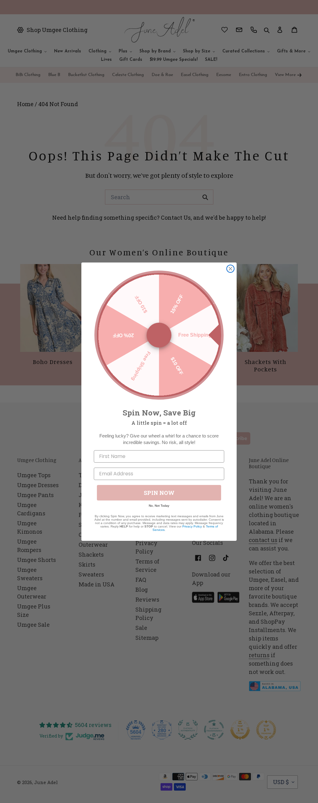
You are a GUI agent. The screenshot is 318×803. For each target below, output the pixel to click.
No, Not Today (159, 505)
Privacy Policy (192, 526)
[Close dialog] (230, 268)
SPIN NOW (159, 492)
